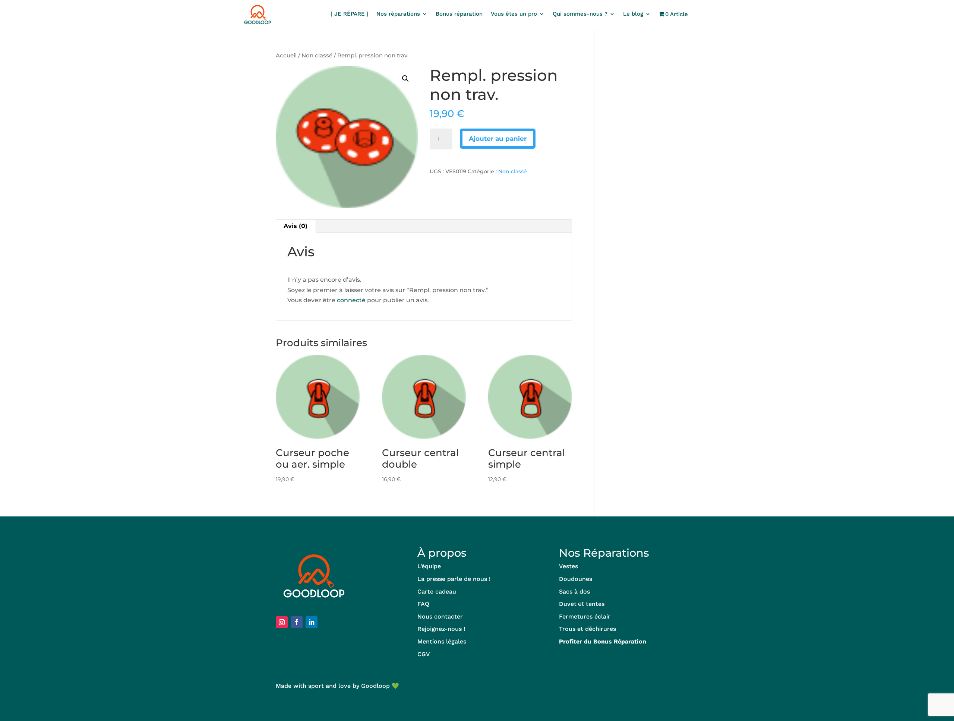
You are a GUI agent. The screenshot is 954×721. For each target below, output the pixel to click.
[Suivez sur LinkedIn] (312, 622)
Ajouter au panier (498, 138)
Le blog (633, 14)
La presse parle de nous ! (454, 578)
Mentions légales (441, 641)
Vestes (568, 566)
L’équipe (429, 566)
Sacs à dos (574, 591)
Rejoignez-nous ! (441, 628)
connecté (351, 300)
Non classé (316, 55)
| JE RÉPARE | (349, 14)
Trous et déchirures (587, 628)
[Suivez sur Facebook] (297, 622)
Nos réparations (398, 14)
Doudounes (575, 578)
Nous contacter (440, 616)
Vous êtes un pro (514, 14)
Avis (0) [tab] (295, 226)
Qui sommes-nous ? (580, 14)
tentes (595, 603)
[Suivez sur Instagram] (282, 622)
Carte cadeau (436, 591)
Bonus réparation (459, 14)
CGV (423, 654)
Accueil (286, 55)
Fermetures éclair (584, 616)
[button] (405, 78)
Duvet (567, 603)
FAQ (423, 603)
